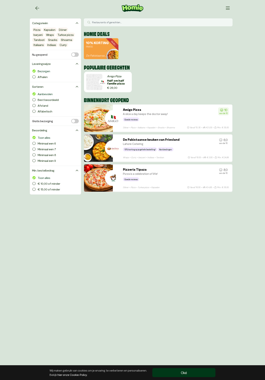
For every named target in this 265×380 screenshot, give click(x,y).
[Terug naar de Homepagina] (37, 8)
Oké (184, 372)
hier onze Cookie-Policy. (72, 375)
